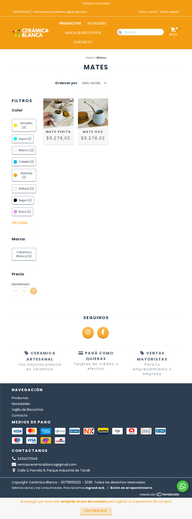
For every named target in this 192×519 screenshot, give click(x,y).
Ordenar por (66, 83)
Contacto (82, 42)
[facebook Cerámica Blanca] (103, 333)
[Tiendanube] (159, 495)
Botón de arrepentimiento (131, 488)
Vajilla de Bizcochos (83, 32)
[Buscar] (119, 32)
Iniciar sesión (169, 12)
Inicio (90, 58)
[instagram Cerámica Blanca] (88, 333)
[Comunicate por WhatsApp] (182, 486)
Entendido (96, 511)
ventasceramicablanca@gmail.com (60, 12)
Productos (70, 23)
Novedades (97, 23)
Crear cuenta (147, 12)
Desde (15, 284)
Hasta (24, 284)
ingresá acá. (95, 488)
